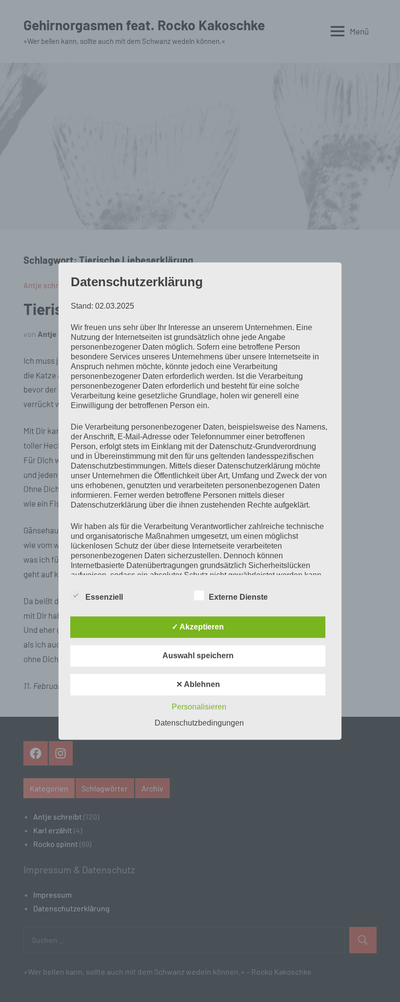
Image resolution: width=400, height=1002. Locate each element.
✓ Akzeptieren (198, 627)
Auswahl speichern (198, 655)
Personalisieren (199, 707)
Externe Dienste (238, 597)
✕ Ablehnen (198, 684)
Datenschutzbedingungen (199, 723)
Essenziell (104, 597)
